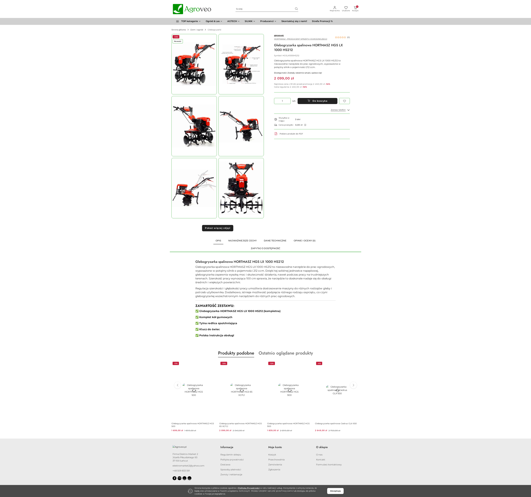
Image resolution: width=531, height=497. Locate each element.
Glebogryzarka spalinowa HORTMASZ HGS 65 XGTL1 (192, 425)
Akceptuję (335, 491)
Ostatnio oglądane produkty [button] (286, 353)
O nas (319, 454)
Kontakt (320, 459)
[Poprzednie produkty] (177, 385)
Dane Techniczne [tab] (275, 240)
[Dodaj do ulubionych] (344, 101)
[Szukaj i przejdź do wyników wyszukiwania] (296, 9)
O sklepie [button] (322, 447)
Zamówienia (275, 464)
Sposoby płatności (230, 469)
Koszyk (272, 454)
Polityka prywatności (232, 459)
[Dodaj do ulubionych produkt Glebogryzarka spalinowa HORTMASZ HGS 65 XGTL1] (213, 364)
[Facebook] (174, 478)
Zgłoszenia (274, 469)
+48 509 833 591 (181, 470)
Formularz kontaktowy (329, 464)
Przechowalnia (276, 459)
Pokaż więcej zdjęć (217, 228)
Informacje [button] (226, 447)
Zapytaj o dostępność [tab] (265, 248)
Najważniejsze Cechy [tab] (242, 240)
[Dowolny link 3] (189, 478)
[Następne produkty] (353, 385)
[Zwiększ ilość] (288, 101)
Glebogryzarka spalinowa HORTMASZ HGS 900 (240, 425)
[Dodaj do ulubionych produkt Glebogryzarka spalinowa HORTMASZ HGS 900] (261, 364)
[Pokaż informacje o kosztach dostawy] (305, 124)
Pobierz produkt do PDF (291, 134)
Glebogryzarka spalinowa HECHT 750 (333, 423)
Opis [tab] (218, 240)
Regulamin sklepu (230, 454)
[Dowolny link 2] (184, 478)
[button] (268, 21)
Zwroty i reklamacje (231, 474)
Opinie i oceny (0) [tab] (305, 240)
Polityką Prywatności (249, 488)
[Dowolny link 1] (179, 478)
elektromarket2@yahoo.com (188, 465)
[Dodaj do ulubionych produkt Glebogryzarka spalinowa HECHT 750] (356, 364)
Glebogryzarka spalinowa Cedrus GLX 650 (288, 423)
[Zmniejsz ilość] (276, 101)
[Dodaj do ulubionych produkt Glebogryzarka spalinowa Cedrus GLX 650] (308, 364)
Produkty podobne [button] (236, 353)
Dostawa (225, 464)
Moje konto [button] (275, 447)
